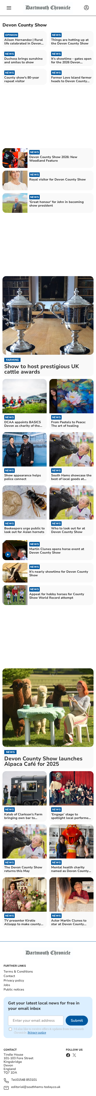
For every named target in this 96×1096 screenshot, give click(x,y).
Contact (9, 976)
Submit (77, 1020)
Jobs (7, 985)
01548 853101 (26, 1080)
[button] (9, 7)
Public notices (14, 989)
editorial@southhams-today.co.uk (35, 1087)
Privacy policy (14, 980)
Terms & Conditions (18, 971)
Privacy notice (37, 1032)
